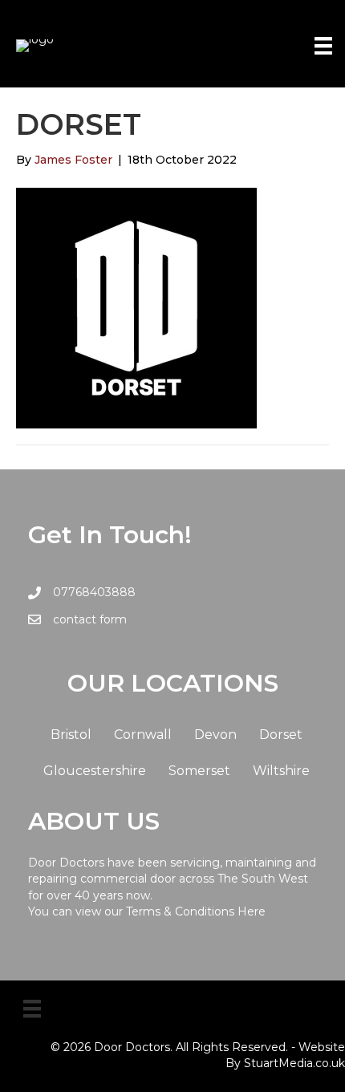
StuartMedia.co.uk (294, 1063)
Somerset (199, 770)
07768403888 (94, 592)
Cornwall (143, 734)
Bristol (71, 734)
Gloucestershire (94, 770)
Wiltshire (281, 770)
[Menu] (323, 45)
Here (251, 911)
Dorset (280, 734)
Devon (215, 734)
